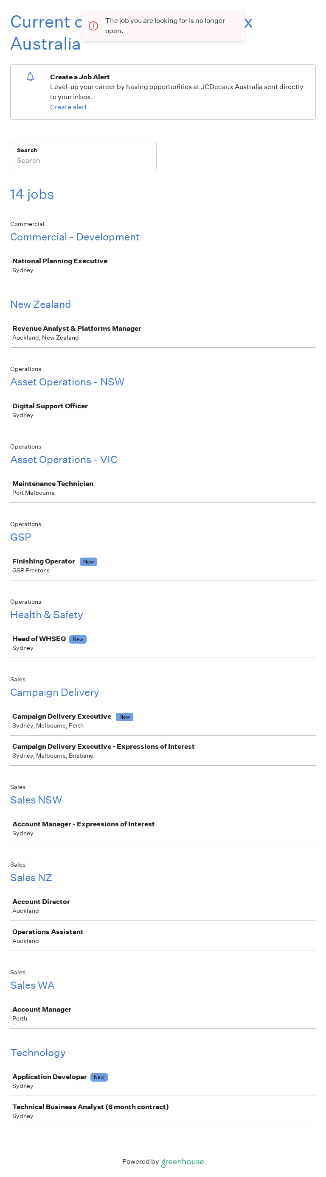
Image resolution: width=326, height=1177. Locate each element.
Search (27, 150)
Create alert (68, 107)
